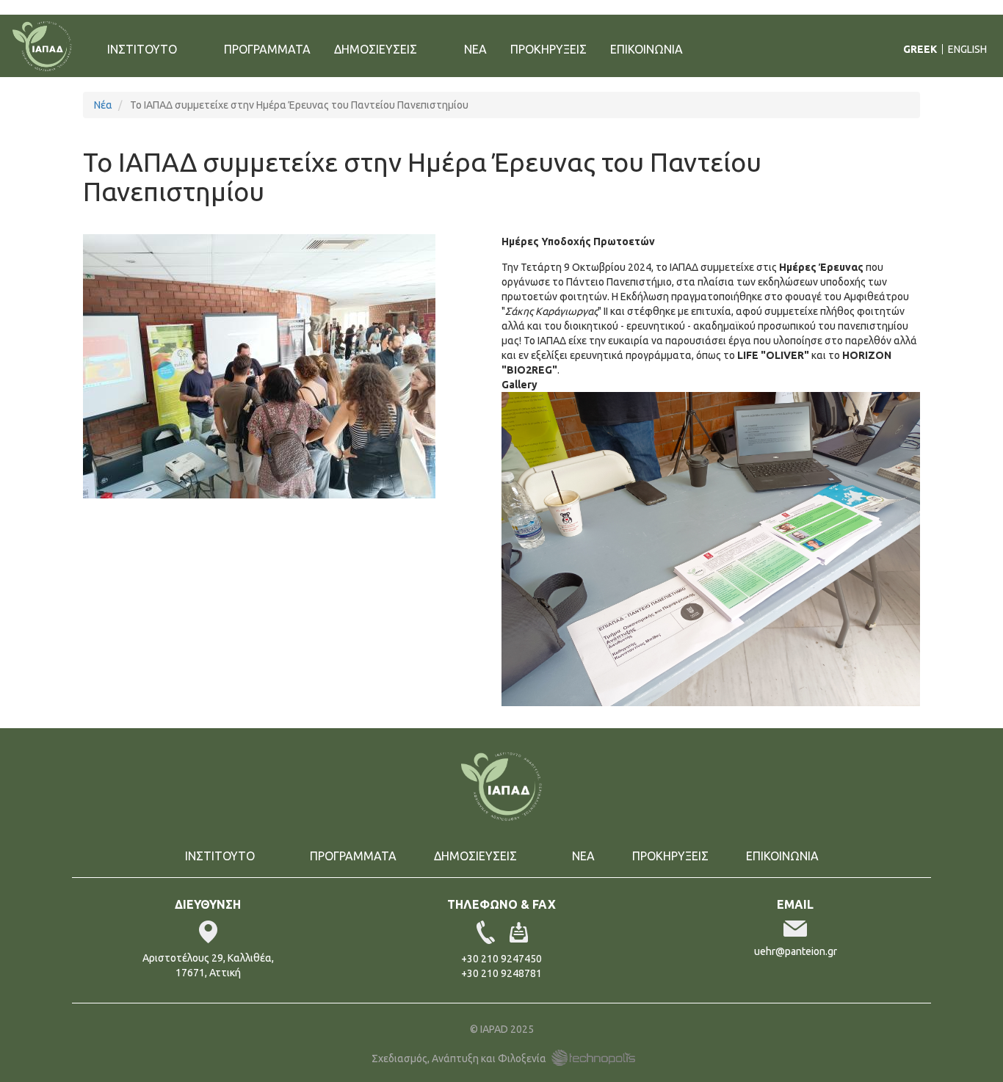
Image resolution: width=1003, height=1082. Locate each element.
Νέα (103, 105)
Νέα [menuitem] (475, 49)
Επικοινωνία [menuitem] (646, 49)
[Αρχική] (47, 46)
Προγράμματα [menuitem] (267, 49)
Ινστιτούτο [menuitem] (136, 55)
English (967, 49)
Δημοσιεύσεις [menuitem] (369, 55)
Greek (920, 49)
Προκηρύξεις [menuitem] (548, 49)
